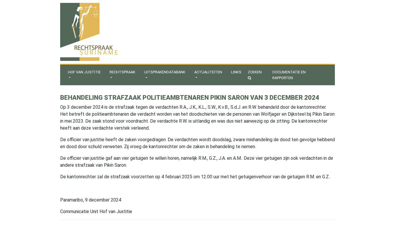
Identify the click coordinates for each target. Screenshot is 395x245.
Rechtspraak (122, 72)
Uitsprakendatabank (164, 72)
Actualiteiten (208, 72)
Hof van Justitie (84, 72)
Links (236, 72)
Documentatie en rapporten (289, 75)
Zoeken (255, 72)
